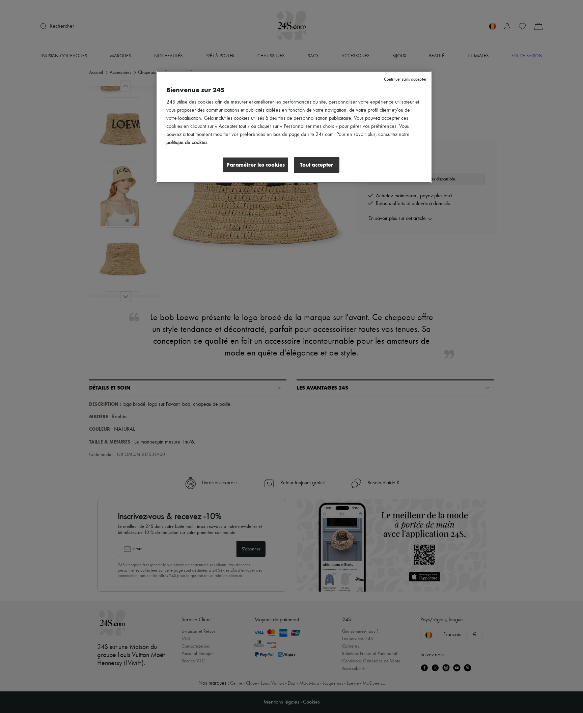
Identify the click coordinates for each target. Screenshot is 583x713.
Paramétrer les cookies (255, 165)
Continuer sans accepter (405, 79)
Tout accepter (316, 165)
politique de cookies (186, 142)
